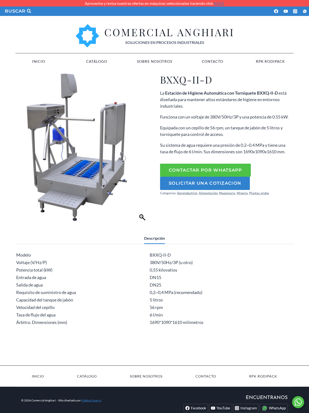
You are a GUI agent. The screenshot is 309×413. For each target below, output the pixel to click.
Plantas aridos (259, 193)
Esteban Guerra (91, 400)
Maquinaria (227, 193)
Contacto (212, 61)
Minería (242, 193)
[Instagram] (295, 11)
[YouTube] (285, 11)
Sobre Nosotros (154, 61)
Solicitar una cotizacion (205, 183)
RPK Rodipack (270, 61)
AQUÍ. (219, 3)
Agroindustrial (187, 193)
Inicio (38, 61)
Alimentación (208, 193)
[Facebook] (276, 11)
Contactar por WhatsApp (205, 170)
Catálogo (96, 61)
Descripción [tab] (154, 238)
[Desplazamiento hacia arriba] (298, 398)
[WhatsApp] (305, 11)
